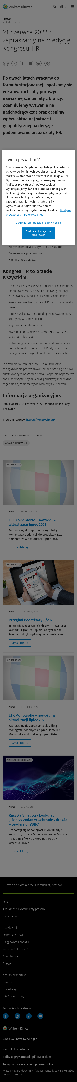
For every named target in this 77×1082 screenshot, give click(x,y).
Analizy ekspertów (14, 975)
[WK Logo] (16, 1028)
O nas (6, 902)
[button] (6, 63)
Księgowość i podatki (16, 942)
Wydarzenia (10, 916)
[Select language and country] (63, 6)
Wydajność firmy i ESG (16, 949)
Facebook (6, 1016)
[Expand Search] (54, 6)
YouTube (40, 1016)
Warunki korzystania (16, 1049)
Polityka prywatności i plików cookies (27, 1057)
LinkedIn (29, 1016)
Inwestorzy (9, 989)
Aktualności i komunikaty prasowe (34, 885)
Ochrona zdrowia (13, 935)
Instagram (17, 1016)
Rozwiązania (10, 927)
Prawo (7, 963)
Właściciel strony (13, 996)
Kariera (7, 982)
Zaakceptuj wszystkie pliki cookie (38, 233)
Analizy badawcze (16, 442)
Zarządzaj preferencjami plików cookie (38, 223)
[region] (38, 197)
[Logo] (19, 6)
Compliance (10, 956)
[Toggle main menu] (71, 6)
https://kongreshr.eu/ (40, 419)
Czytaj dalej (18, 547)
